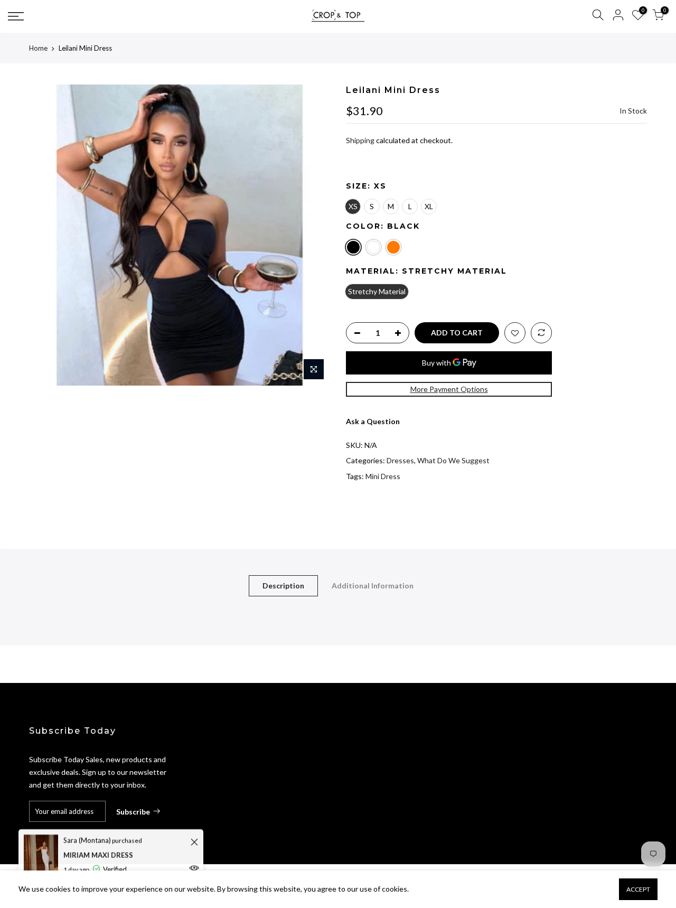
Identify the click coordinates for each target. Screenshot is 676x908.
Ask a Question (373, 421)
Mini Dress (382, 476)
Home (38, 48)
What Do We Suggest (453, 460)
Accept (638, 889)
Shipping (360, 140)
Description (283, 585)
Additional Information (373, 585)
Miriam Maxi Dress (98, 853)
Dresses (400, 460)
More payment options (449, 389)
